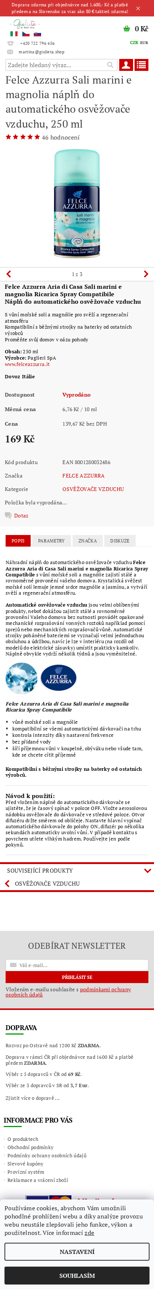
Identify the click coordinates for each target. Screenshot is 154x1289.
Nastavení (77, 1252)
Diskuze (119, 541)
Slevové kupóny (25, 1163)
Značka (87, 541)
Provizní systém (25, 1171)
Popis (18, 541)
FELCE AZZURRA (83, 475)
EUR (144, 42)
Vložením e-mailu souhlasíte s (68, 992)
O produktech (22, 1139)
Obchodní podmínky (30, 1147)
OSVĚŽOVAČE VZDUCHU (93, 488)
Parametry (51, 541)
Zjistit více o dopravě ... (33, 1098)
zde (89, 1233)
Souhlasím (77, 1275)
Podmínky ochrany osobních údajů (46, 1155)
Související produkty (40, 870)
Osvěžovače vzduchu (47, 883)
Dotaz (21, 515)
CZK (134, 42)
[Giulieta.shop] (38, 26)
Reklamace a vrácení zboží (37, 1180)
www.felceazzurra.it (27, 364)
